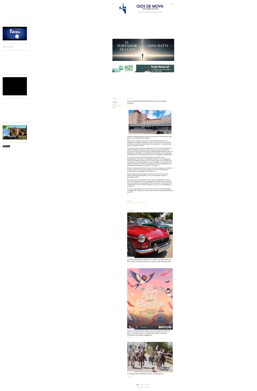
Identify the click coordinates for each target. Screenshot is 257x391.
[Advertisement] (142, 24)
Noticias (114, 107)
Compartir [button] (114, 98)
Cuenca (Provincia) (116, 105)
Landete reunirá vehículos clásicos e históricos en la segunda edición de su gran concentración (149, 260)
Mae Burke (147, 387)
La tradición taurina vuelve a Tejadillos (145, 374)
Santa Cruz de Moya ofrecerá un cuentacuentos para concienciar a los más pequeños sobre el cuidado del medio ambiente (148, 333)
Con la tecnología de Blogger (144, 384)
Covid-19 (114, 104)
